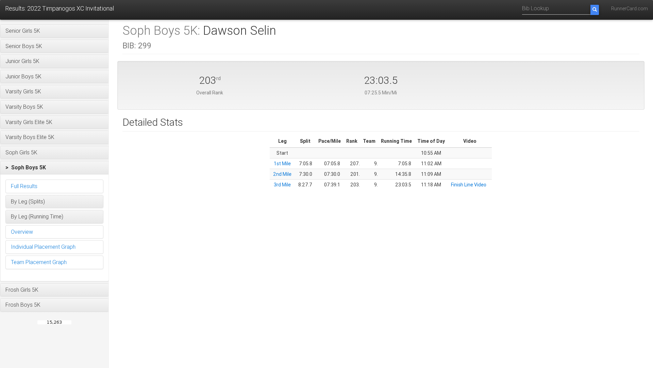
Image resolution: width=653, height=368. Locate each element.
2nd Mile (282, 174)
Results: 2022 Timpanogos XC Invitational (59, 8)
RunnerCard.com (629, 8)
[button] (54, 31)
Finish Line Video (468, 185)
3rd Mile (282, 185)
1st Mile (282, 163)
